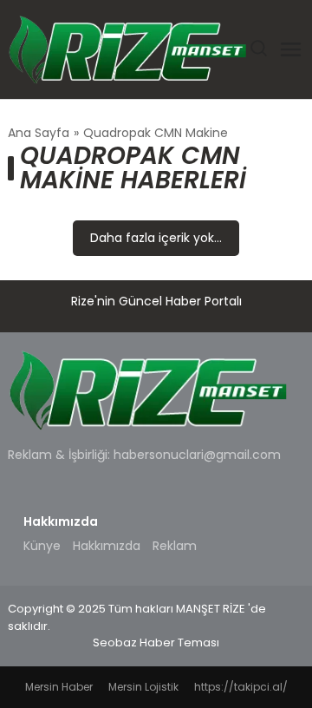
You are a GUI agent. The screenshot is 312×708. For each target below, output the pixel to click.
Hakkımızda (106, 545)
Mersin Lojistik (143, 686)
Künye (42, 545)
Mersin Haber (59, 686)
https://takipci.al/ (241, 686)
